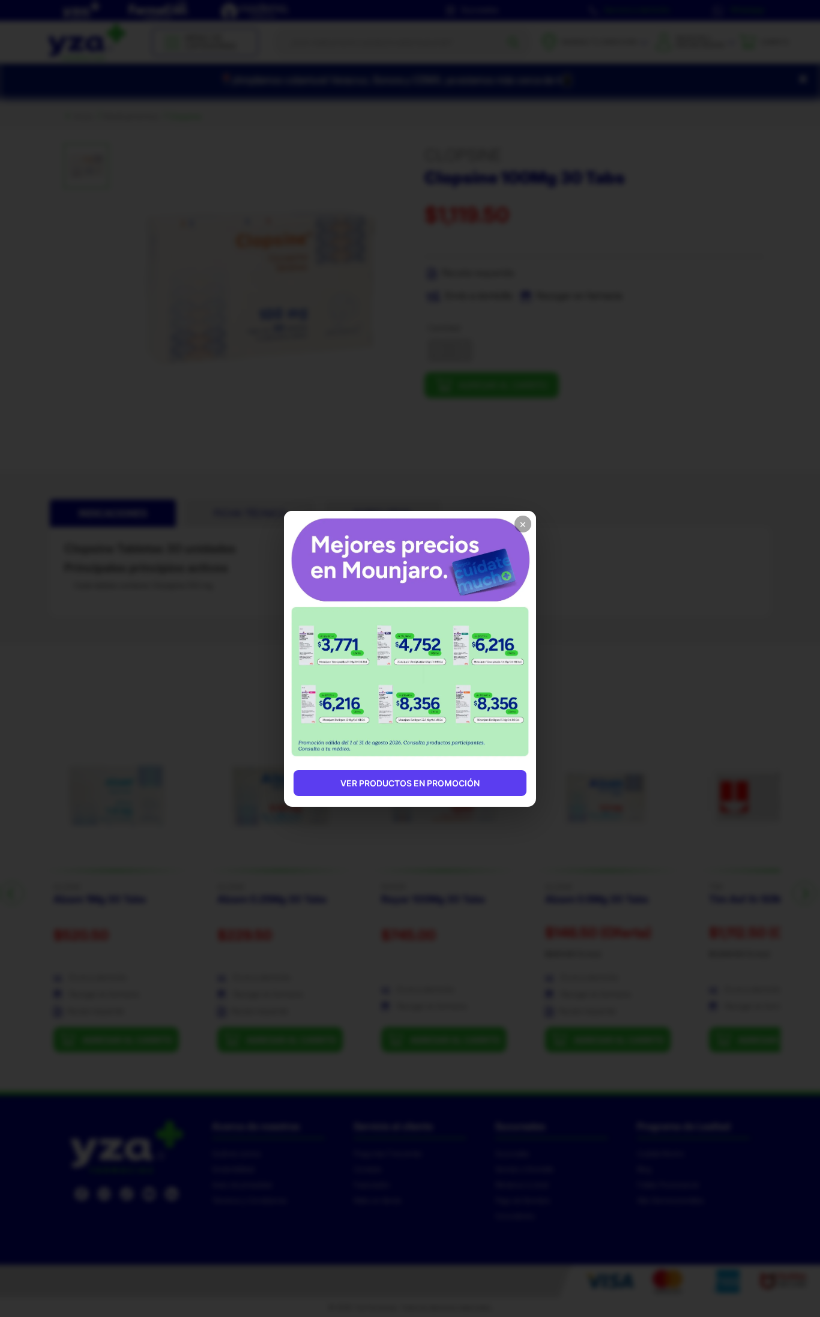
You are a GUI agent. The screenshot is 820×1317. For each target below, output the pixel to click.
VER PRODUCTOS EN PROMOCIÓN (410, 783)
